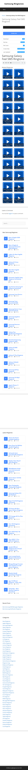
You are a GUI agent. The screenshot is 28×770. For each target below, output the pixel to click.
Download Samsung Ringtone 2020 (15, 340)
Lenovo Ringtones (7, 645)
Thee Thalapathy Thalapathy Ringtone (15, 486)
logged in (11, 213)
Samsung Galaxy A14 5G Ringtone (15, 494)
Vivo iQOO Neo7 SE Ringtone (14, 532)
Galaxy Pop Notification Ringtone (15, 332)
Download (14, 33)
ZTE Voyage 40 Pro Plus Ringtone (16, 517)
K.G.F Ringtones (6, 694)
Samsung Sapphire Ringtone (14, 317)
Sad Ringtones (6, 669)
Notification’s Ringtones (9, 653)
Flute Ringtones (6, 681)
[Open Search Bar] (26, 9)
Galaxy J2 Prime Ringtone (13, 262)
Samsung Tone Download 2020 (13, 302)
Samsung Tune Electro (15, 294)
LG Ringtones (6, 639)
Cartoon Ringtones (7, 712)
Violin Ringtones (7, 714)
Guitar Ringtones (7, 706)
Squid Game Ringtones (8, 692)
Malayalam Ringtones (8, 690)
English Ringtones (7, 657)
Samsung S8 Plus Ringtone (14, 370)
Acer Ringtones (6, 649)
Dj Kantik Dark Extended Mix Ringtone (16, 453)
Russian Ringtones (7, 702)
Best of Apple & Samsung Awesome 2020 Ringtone (14, 246)
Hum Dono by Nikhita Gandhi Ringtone (15, 446)
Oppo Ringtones (7, 627)
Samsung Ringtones (14, 3)
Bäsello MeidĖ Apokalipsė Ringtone (15, 574)
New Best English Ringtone (14, 270)
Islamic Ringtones (7, 655)
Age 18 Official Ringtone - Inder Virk (15, 581)
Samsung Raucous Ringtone (14, 325)
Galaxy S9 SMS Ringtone (13, 348)
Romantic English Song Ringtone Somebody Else (16, 279)
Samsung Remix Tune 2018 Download (15, 309)
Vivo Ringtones (6, 629)
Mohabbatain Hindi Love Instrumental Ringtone (14, 470)
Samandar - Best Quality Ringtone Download (14, 590)
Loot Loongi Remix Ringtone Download (15, 557)
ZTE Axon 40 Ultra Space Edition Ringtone (16, 509)
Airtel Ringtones (7, 651)
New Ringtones (6, 621)
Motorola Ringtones (8, 637)
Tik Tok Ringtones (7, 684)
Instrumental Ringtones (9, 683)
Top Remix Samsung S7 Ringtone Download (16, 287)
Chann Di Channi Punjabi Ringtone (14, 438)
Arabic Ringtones (7, 659)
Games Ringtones (7, 722)
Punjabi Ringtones (7, 687)
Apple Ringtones (7, 623)
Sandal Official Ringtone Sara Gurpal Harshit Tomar (15, 548)
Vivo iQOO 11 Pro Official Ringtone (14, 540)
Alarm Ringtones (7, 708)
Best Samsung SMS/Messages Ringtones (13, 607)
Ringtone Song (6, 663)
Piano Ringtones (7, 704)
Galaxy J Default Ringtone (13, 362)
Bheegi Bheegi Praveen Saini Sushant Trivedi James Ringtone (16, 565)
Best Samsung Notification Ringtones (12, 609)
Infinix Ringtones (7, 643)
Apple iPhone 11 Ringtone (13, 386)
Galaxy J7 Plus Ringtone (16, 355)
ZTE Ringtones (6, 718)
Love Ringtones (6, 679)
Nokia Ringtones (7, 633)
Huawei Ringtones (7, 631)
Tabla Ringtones (7, 716)
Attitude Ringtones (7, 710)
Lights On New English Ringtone (15, 255)
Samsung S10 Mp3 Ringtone (14, 378)
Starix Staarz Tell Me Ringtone (15, 478)
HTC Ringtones (6, 641)
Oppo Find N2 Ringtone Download (16, 501)
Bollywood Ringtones (8, 665)
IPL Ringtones (6, 696)
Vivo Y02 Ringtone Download (14, 524)
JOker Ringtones (7, 671)
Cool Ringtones (6, 726)
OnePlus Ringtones (7, 720)
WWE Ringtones (7, 698)
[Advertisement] (14, 411)
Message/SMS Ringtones (9, 700)
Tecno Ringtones (7, 647)
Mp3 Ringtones (6, 677)
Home (3, 15)
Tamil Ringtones (7, 688)
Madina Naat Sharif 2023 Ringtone (14, 461)
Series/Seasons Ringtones (9, 661)
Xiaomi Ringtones (7, 635)
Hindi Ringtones (7, 667)
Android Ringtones (7, 724)
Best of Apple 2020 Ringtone (14, 238)
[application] (14, 27)
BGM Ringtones (6, 673)
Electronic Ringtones (8, 675)
